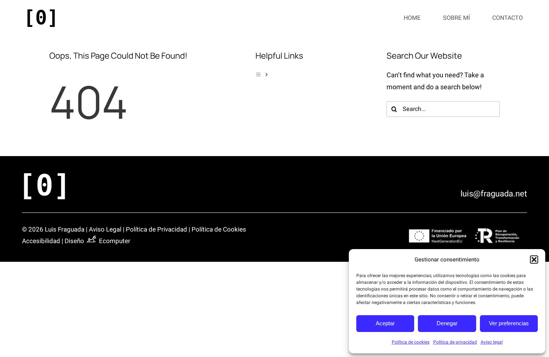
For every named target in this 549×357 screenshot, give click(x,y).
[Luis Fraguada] (41, 11)
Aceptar (385, 323)
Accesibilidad (41, 241)
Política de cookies (410, 342)
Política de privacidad (455, 342)
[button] (534, 259)
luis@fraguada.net (493, 194)
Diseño (75, 241)
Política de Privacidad (156, 229)
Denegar (447, 323)
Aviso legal (492, 342)
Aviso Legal (105, 229)
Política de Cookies (219, 229)
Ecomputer (114, 241)
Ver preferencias (509, 323)
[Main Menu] (312, 74)
